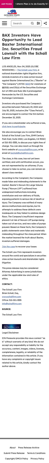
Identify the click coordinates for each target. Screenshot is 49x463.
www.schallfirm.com (11, 296)
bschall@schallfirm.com (22, 153)
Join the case (8, 246)
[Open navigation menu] (4, 23)
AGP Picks (7, 4)
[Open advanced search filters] (38, 23)
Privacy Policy (37, 458)
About (13, 447)
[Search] (32, 23)
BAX (27, 84)
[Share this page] (45, 23)
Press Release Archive (28, 447)
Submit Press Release (14, 453)
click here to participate (13, 126)
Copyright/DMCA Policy (16, 458)
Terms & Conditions (36, 453)
